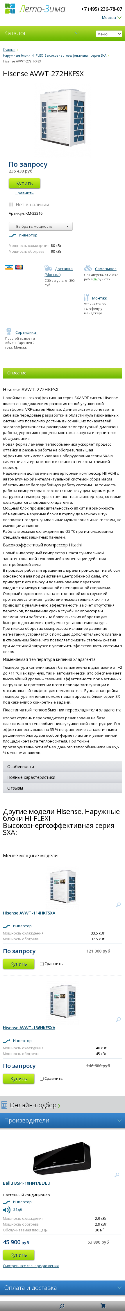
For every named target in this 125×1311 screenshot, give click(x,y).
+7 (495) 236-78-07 (101, 9)
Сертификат (26, 332)
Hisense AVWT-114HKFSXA (29, 913)
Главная (9, 49)
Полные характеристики (31, 777)
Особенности (20, 766)
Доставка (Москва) (58, 271)
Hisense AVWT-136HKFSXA (29, 1027)
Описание (16, 373)
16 (95, 279)
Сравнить (24, 193)
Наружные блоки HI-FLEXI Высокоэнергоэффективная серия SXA (54, 55)
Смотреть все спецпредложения (31, 1265)
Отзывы (15, 788)
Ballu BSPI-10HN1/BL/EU (26, 1183)
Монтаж (99, 298)
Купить (24, 183)
